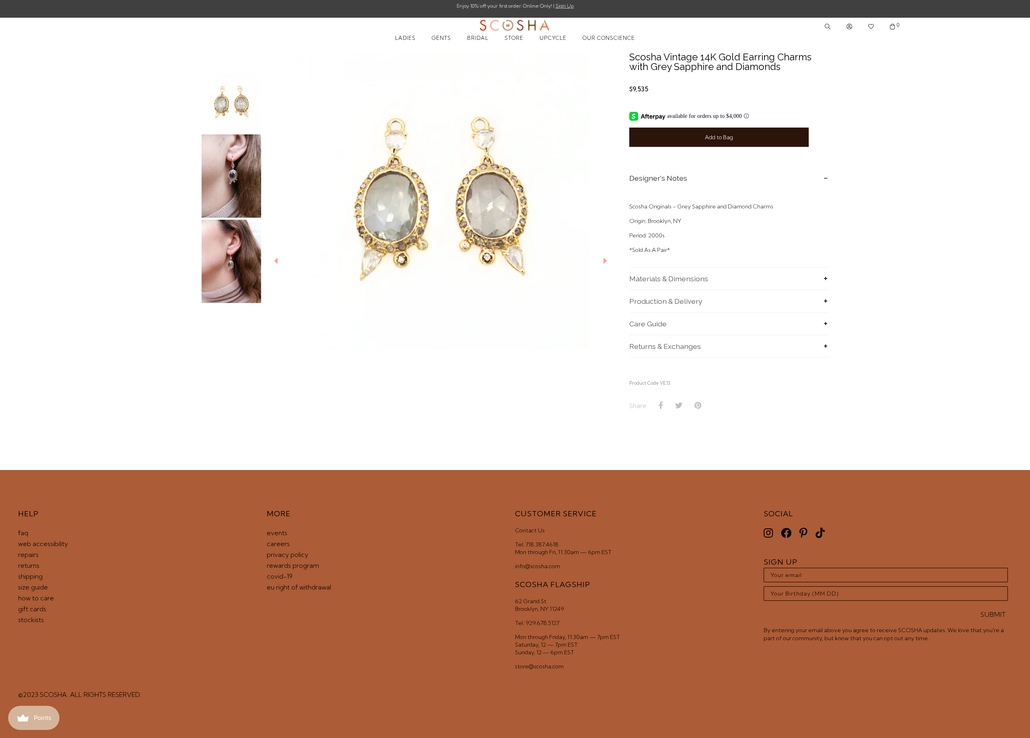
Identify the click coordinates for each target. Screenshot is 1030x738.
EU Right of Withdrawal (299, 587)
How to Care (36, 598)
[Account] (849, 27)
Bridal (477, 38)
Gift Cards (32, 609)
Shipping (30, 576)
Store (514, 38)
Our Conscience (609, 38)
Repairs (28, 554)
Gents (441, 38)
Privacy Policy (287, 554)
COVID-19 (280, 576)
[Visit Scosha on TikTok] (820, 533)
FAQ (23, 533)
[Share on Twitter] (678, 406)
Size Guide (33, 587)
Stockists (31, 620)
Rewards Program (293, 565)
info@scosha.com (537, 566)
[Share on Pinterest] (697, 406)
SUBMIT (993, 614)
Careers (278, 544)
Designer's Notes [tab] (658, 178)
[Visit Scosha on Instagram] (768, 533)
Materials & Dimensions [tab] (668, 278)
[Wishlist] (871, 27)
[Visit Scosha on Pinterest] (803, 533)
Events (277, 533)
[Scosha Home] (515, 26)
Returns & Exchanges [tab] (665, 346)
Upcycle (553, 38)
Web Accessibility (43, 544)
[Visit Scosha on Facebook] (786, 533)
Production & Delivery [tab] (665, 301)
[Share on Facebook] (661, 406)
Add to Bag (719, 137)
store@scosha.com (539, 666)
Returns (28, 565)
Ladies (405, 38)
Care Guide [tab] (648, 324)
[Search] (827, 27)
